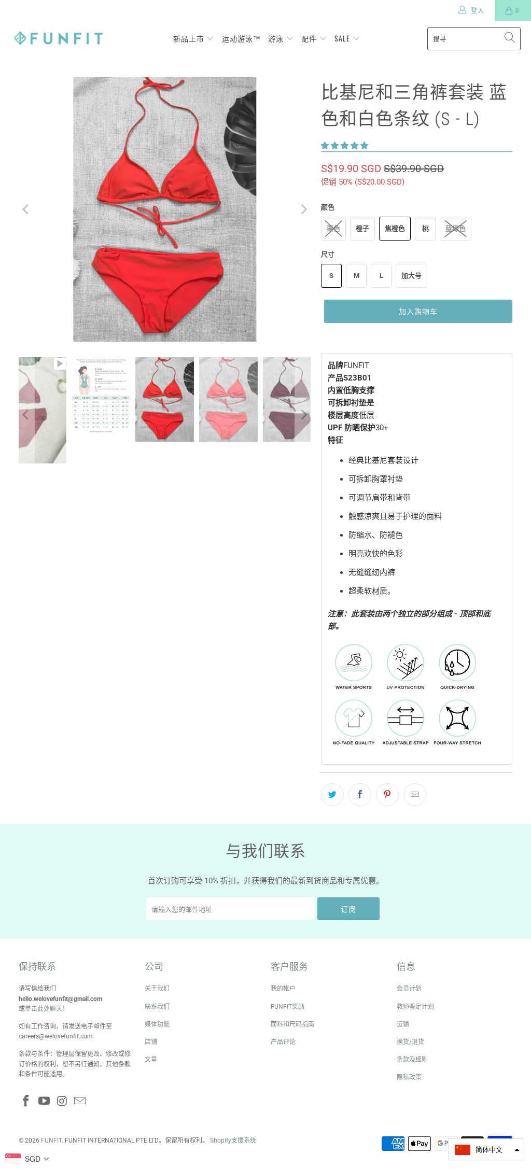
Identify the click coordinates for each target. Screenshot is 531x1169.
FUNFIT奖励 (287, 1006)
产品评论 (283, 1042)
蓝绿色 (455, 228)
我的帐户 (283, 988)
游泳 (277, 38)
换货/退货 (410, 1042)
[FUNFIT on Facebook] (26, 1101)
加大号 (411, 275)
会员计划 (409, 988)
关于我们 (157, 988)
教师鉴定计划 (415, 1006)
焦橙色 (395, 228)
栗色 (333, 228)
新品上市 (189, 38)
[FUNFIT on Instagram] (62, 1101)
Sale (343, 38)
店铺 (151, 1042)
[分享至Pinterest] (387, 794)
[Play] (165, 209)
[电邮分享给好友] (414, 794)
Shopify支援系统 (233, 1140)
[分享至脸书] (359, 794)
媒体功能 (157, 1024)
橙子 (362, 228)
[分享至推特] (332, 794)
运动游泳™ (241, 38)
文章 (151, 1059)
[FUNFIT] (58, 38)
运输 (403, 1024)
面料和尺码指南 (292, 1024)
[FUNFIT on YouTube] (44, 1101)
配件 (310, 38)
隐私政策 (409, 1077)
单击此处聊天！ (46, 1008)
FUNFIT (51, 1140)
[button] (344, 145)
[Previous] (26, 209)
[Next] (303, 209)
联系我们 (157, 1006)
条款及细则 (412, 1059)
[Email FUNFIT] (80, 1101)
